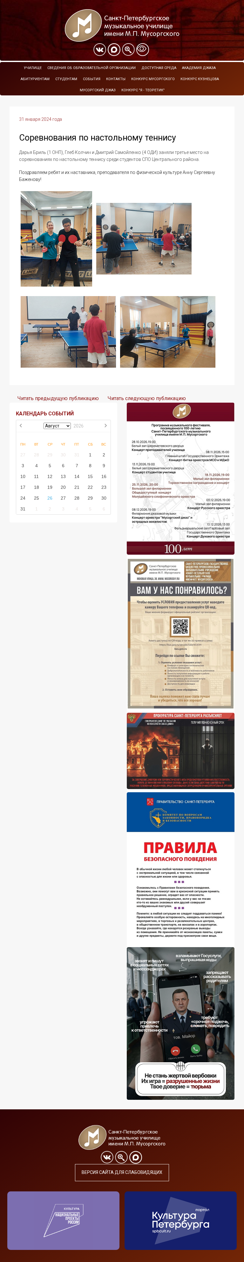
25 (36, 498)
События (91, 79)
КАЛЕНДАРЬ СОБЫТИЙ (45, 414)
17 (22, 487)
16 (103, 476)
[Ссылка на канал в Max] (114, 49)
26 (49, 498)
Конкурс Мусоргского (153, 79)
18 (36, 487)
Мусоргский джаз (98, 90)
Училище (33, 68)
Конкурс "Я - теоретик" (143, 90)
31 (76, 454)
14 (76, 476)
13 (63, 476)
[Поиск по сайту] (128, 49)
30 (63, 454)
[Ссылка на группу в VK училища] (99, 49)
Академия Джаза (199, 68)
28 (36, 454)
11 (36, 476)
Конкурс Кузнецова (199, 79)
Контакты (115, 79)
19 (49, 487)
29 (49, 454)
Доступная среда (158, 68)
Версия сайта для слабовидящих (122, 1172)
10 (22, 476)
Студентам (66, 79)
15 (90, 476)
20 (63, 487)
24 (22, 498)
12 (49, 476)
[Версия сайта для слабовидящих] (142, 49)
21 (76, 487)
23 (103, 487)
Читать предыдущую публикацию (58, 398)
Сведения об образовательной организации (91, 68)
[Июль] (21, 426)
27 (22, 454)
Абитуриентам (35, 79)
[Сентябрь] (105, 426)
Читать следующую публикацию (147, 398)
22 (90, 487)
